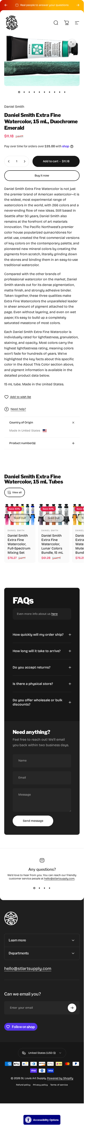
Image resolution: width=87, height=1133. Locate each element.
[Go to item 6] (44, 92)
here (54, 614)
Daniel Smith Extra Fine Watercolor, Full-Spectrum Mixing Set (19, 544)
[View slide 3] (44, 888)
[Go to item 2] (24, 92)
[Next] (78, 5)
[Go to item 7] (49, 92)
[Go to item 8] (54, 92)
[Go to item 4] (34, 92)
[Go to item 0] (19, 92)
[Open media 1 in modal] (72, 43)
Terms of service (59, 1084)
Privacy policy (40, 1084)
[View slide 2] (39, 888)
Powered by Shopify (60, 1078)
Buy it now (42, 175)
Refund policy (23, 1084)
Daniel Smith (14, 107)
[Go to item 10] (64, 92)
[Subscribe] (72, 1008)
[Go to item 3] (29, 92)
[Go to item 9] (59, 92)
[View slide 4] (49, 888)
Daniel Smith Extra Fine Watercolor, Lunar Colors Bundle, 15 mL (52, 544)
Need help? (18, 409)
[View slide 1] (34, 888)
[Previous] (6, 5)
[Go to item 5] (39, 92)
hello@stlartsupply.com (59, 878)
